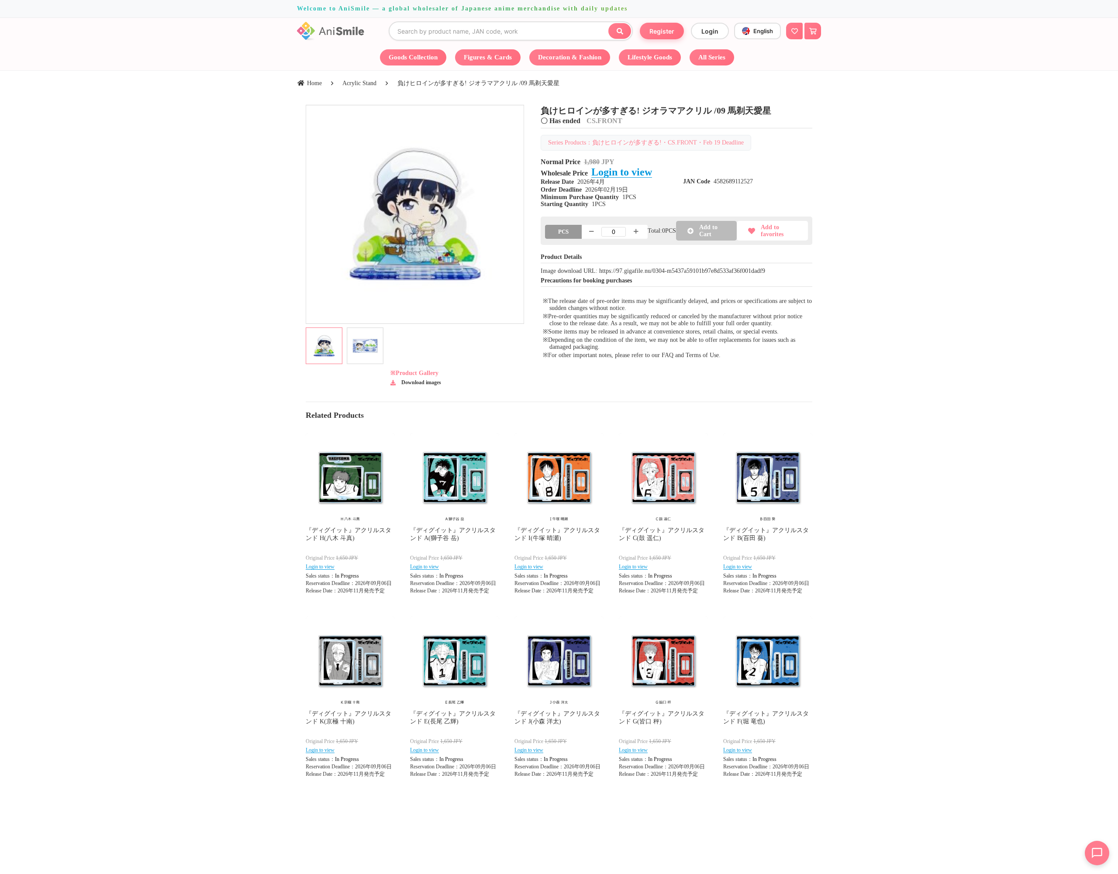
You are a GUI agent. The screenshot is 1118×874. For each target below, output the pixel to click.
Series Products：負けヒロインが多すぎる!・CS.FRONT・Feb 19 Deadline (646, 142)
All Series (711, 57)
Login (709, 31)
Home (314, 83)
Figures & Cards (488, 57)
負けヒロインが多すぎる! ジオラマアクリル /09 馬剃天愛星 (478, 83)
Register (661, 31)
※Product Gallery (414, 373)
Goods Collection (413, 57)
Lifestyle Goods (650, 57)
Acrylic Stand (359, 83)
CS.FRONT (604, 120)
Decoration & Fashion (569, 57)
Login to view (621, 172)
